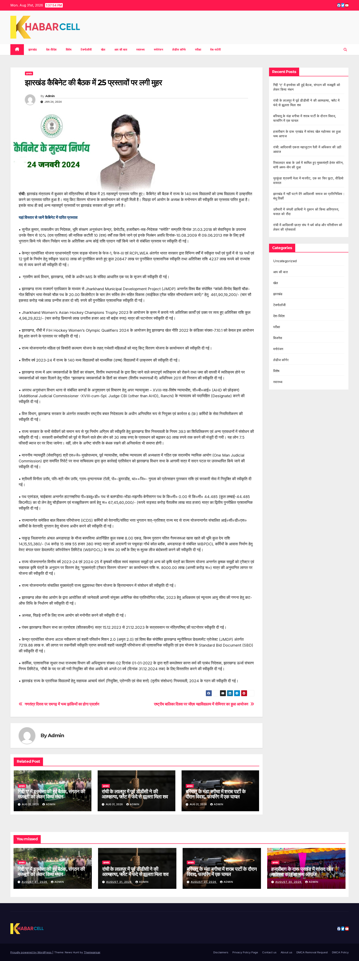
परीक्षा (198, 49)
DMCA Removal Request (312, 952)
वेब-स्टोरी (215, 49)
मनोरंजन (158, 49)
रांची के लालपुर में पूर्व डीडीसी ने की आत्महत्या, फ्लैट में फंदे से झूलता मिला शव (135, 794)
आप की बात (120, 49)
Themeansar (92, 952)
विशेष (69, 49)
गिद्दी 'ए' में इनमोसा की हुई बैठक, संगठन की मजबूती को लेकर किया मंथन (51, 794)
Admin (50, 96)
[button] (345, 50)
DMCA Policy (340, 952)
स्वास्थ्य (140, 49)
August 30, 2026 (288, 881)
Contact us (269, 952)
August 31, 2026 (35, 881)
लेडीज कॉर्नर (179, 49)
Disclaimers (220, 952)
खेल (103, 49)
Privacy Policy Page (245, 952)
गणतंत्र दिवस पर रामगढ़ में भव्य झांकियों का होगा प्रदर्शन (62, 704)
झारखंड (32, 49)
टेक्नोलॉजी (86, 49)
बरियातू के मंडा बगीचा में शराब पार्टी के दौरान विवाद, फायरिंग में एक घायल (216, 794)
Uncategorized (285, 261)
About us (286, 952)
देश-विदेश (51, 49)
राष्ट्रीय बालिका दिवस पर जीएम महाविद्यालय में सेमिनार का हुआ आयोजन (201, 704)
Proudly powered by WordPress (31, 952)
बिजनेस (277, 338)
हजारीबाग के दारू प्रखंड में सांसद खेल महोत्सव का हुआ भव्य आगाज (302, 871)
